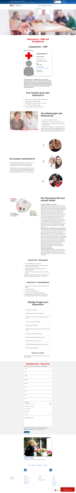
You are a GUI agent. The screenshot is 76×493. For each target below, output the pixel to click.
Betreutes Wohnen (29, 458)
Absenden (27, 432)
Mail (25, 398)
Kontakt (53, 478)
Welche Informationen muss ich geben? (33, 340)
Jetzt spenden (12, 477)
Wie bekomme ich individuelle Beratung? (33, 333)
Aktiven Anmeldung (27, 478)
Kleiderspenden (12, 478)
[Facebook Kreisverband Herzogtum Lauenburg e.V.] (25, 470)
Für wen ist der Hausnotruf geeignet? (33, 321)
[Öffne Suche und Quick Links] (51, 5)
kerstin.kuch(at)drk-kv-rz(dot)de (42, 68)
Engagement (44, 5)
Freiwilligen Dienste (27, 481)
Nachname (26, 379)
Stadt (25, 391)
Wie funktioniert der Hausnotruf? (32, 325)
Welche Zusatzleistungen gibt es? (32, 347)
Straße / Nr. (26, 383)
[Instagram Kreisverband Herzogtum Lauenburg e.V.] (50, 470)
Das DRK (48, 5)
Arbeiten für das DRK (41, 479)
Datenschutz (54, 483)
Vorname (26, 375)
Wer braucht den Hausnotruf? (31, 309)
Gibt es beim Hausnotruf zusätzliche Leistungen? (35, 337)
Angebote (39, 5)
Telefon (26, 394)
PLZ (25, 387)
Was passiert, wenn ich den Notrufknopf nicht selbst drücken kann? (37, 317)
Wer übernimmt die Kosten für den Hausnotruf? (35, 313)
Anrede (26, 368)
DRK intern (54, 485)
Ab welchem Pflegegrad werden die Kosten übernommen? (37, 344)
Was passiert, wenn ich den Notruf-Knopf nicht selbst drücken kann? (38, 329)
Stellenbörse (26, 483)
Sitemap (53, 479)
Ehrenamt (25, 479)
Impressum (54, 481)
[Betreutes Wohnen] (38, 446)
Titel (25, 372)
